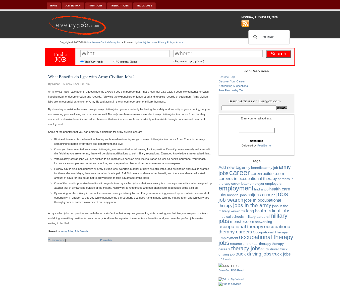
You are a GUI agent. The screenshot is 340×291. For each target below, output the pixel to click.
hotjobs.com (258, 194)
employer (257, 183)
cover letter (240, 183)
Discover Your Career (232, 81)
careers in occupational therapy (248, 178)
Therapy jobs (120, 5)
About (179, 42)
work (228, 259)
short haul (250, 244)
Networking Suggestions (233, 85)
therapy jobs (246, 248)
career (239, 172)
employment (236, 188)
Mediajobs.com (147, 42)
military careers (256, 216)
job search (231, 200)
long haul (254, 211)
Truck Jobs (144, 5)
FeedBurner (264, 145)
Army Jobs (96, 5)
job (273, 195)
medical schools (231, 216)
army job (271, 168)
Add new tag (230, 167)
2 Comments (56, 240)
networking (263, 222)
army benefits (253, 168)
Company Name (127, 61)
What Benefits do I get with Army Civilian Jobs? (91, 76)
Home (53, 5)
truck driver (270, 249)
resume (236, 244)
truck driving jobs (253, 253)
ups (221, 259)
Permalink (106, 240)
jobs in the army (252, 205)
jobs (282, 194)
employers (273, 183)
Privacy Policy (166, 42)
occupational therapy (241, 226)
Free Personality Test (231, 90)
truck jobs (281, 254)
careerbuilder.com (267, 173)
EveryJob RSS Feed (231, 270)
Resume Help (227, 76)
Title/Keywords (93, 61)
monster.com (242, 221)
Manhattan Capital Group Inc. (104, 42)
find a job (261, 189)
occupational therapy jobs (256, 240)
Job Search (73, 5)
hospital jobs (237, 195)
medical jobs (277, 210)
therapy (265, 244)
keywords (237, 211)
